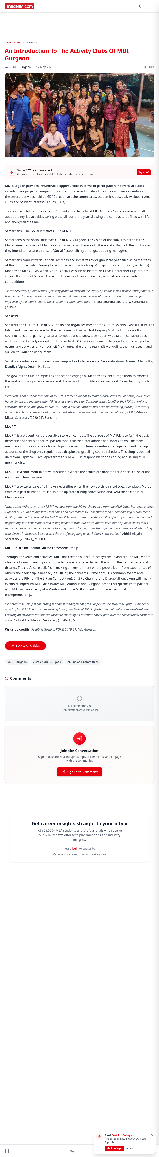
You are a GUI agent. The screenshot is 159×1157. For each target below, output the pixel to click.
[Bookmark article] (7, 1151)
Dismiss (130, 1148)
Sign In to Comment (82, 772)
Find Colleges (115, 1148)
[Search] (140, 6)
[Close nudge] (151, 1134)
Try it (142, 172)
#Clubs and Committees (83, 662)
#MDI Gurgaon (17, 662)
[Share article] (72, 1151)
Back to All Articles (28, 645)
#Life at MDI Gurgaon (47, 662)
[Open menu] (150, 6)
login (75, 848)
